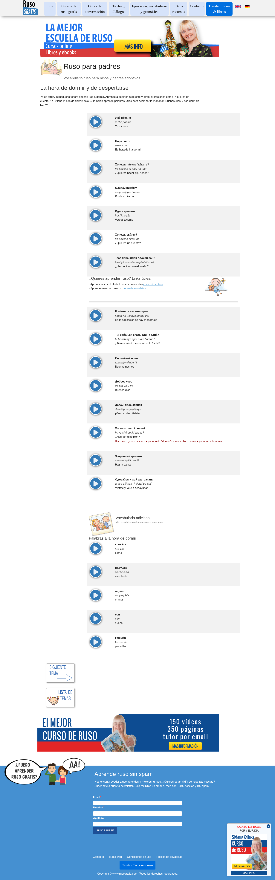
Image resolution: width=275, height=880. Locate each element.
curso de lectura (153, 284)
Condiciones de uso (139, 856)
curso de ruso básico (135, 288)
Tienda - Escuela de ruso (137, 865)
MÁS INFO (249, 873)
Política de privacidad (169, 856)
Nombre (98, 807)
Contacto (197, 6)
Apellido (98, 817)
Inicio (49, 6)
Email (96, 796)
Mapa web (115, 856)
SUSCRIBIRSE (105, 830)
